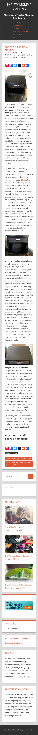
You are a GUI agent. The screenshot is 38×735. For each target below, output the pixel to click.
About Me (19, 25)
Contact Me (19, 28)
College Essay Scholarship (19, 31)
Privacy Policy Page (19, 34)
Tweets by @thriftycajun (14, 643)
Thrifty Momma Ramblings (19, 6)
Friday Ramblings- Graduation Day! (19, 459)
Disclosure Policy (19, 37)
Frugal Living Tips (25, 55)
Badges (19, 22)
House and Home (11, 57)
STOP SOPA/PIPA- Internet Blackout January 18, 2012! (18, 463)
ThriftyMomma (10, 55)
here (24, 180)
